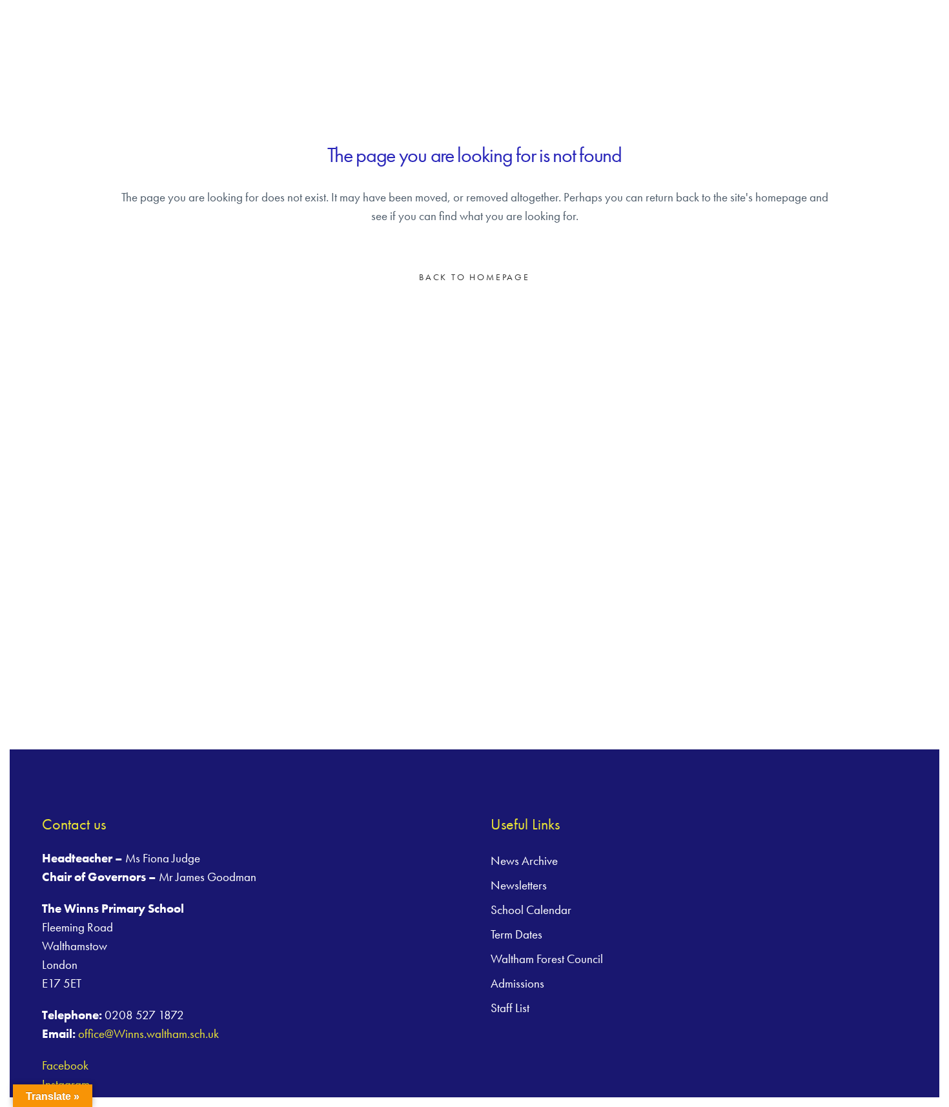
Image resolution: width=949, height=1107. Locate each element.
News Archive (524, 861)
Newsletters (519, 885)
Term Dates (516, 934)
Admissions (517, 983)
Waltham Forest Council (547, 959)
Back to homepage (474, 277)
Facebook (65, 1065)
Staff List (510, 1008)
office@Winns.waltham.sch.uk (148, 1034)
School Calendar (531, 910)
